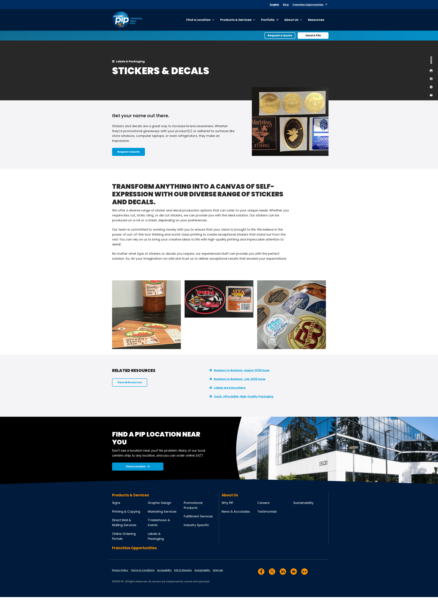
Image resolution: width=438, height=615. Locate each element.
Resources (316, 20)
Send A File (313, 35)
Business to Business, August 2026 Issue (241, 370)
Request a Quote (280, 35)
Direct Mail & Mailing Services (124, 522)
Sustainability (303, 503)
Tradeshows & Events (159, 522)
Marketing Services (162, 511)
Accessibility (164, 570)
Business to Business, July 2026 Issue (239, 379)
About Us (291, 20)
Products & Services (236, 20)
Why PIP (227, 503)
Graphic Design (159, 503)
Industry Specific (196, 525)
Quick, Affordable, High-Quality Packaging (243, 396)
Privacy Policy (120, 570)
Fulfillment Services (198, 516)
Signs (116, 503)
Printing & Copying (126, 511)
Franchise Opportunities (308, 4)
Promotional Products (193, 505)
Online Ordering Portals (124, 536)
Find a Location (198, 20)
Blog (286, 4)
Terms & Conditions (142, 570)
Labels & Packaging (130, 61)
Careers (263, 503)
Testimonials (267, 511)
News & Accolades (236, 511)
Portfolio (268, 20)
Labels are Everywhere (230, 388)
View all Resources (129, 382)
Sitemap (218, 570)
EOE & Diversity (183, 570)
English (274, 4)
